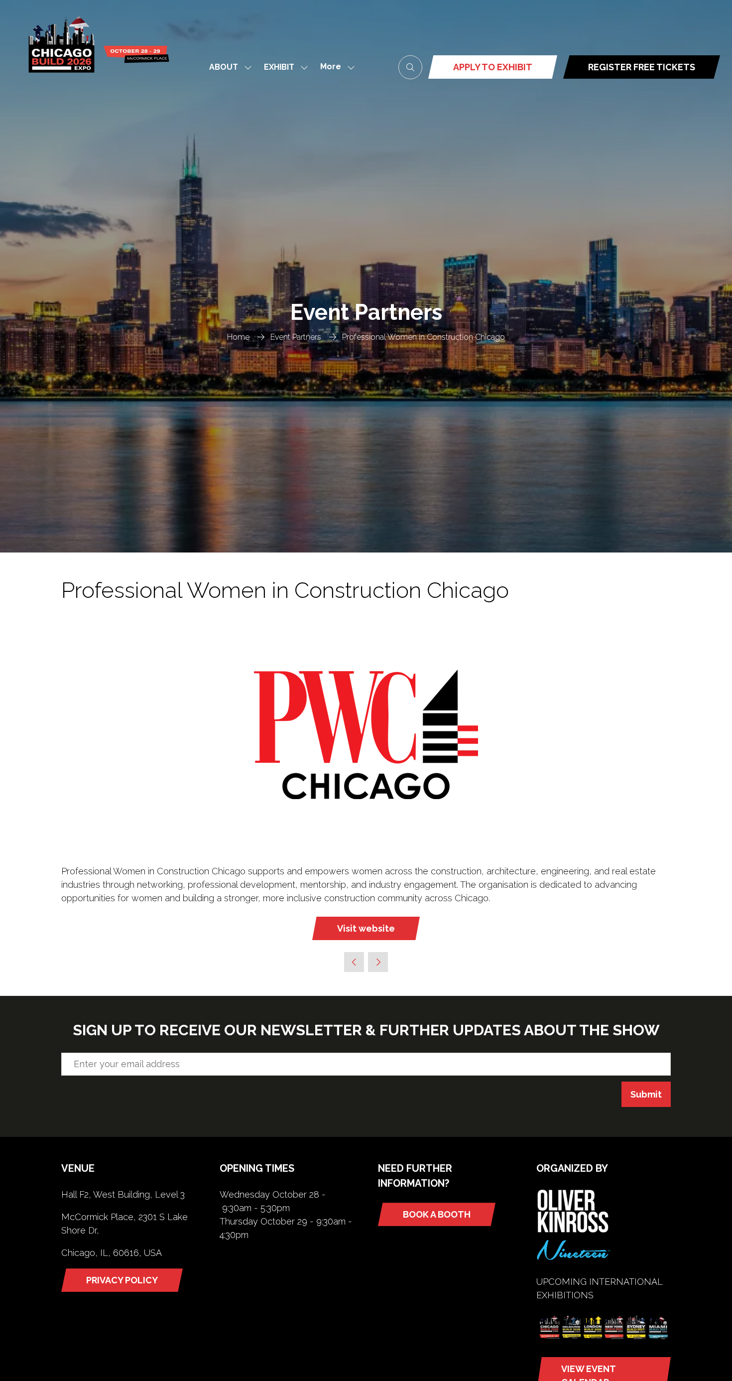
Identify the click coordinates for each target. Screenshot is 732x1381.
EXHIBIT (279, 67)
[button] (334, 67)
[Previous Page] (354, 962)
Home (238, 337)
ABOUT (223, 67)
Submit (646, 1094)
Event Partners (295, 337)
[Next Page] (378, 962)
